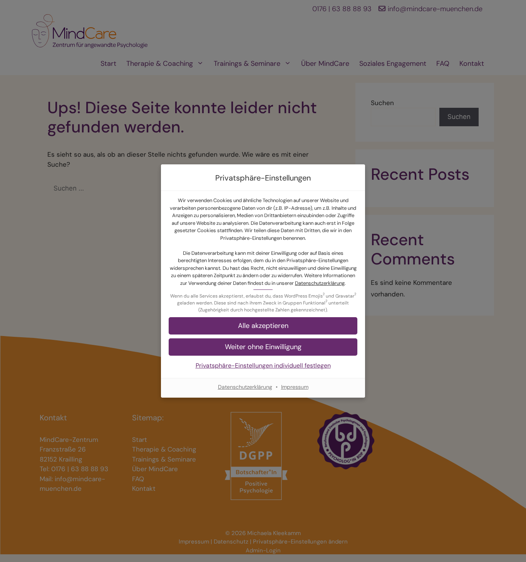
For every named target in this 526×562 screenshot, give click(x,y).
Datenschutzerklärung (320, 283)
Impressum (294, 386)
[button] (263, 347)
